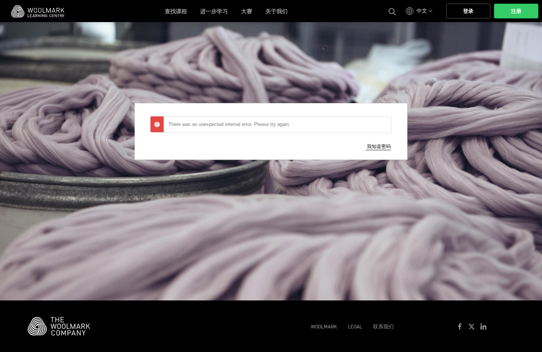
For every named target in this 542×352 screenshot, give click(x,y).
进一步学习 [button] (214, 11)
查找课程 (176, 11)
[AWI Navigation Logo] (62, 326)
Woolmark (324, 326)
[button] (420, 11)
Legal (355, 326)
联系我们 (383, 326)
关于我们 (276, 11)
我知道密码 (379, 146)
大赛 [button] (246, 11)
